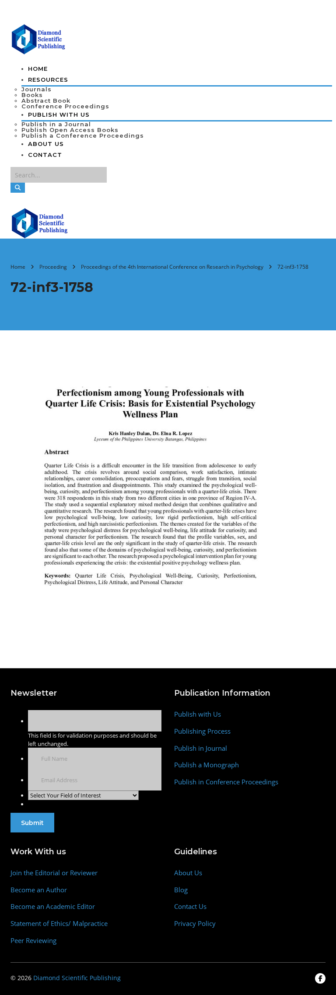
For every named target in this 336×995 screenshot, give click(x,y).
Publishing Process (202, 731)
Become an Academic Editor (52, 906)
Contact (45, 154)
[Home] (40, 222)
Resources (48, 79)
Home (38, 68)
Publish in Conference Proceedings (226, 782)
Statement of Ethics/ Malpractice (59, 923)
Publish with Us (197, 714)
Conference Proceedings (65, 106)
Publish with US (59, 114)
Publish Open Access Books (70, 129)
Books (32, 94)
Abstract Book (45, 100)
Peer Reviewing (33, 940)
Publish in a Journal (56, 124)
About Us (46, 143)
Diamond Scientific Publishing (77, 978)
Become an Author (38, 890)
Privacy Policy (195, 923)
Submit (32, 823)
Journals (36, 89)
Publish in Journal (200, 748)
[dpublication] (38, 38)
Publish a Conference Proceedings (82, 135)
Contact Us (190, 906)
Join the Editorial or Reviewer (54, 873)
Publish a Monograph (206, 765)
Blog (181, 890)
